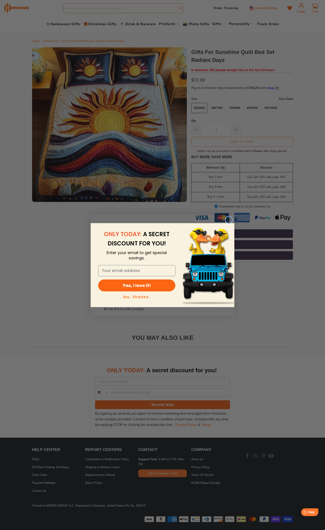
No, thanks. (136, 297)
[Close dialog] (229, 220)
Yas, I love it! (136, 285)
